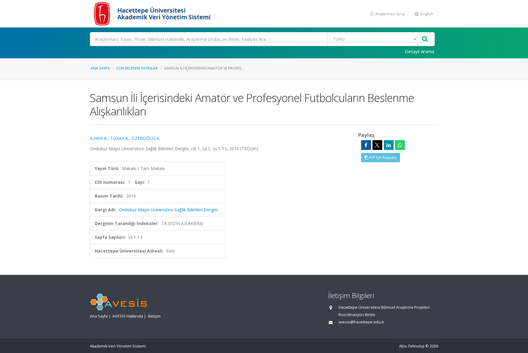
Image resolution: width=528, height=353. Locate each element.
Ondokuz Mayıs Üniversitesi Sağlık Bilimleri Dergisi (168, 210)
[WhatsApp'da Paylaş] (400, 145)
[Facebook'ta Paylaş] (366, 145)
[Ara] (425, 39)
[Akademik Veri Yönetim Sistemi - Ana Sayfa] (103, 13)
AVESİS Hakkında (127, 316)
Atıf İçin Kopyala (382, 157)
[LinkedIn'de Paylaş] (389, 145)
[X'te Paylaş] (377, 145)
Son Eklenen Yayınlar (137, 68)
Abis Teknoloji (411, 346)
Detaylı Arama (419, 51)
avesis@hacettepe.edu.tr (361, 322)
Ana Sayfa (100, 68)
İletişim (154, 316)
